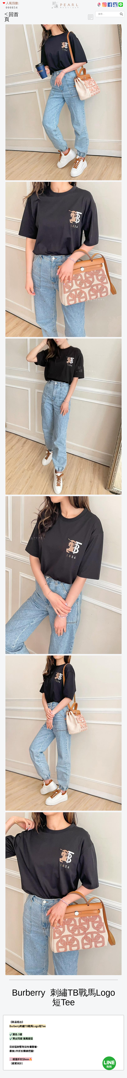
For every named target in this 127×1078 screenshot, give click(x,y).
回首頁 (11, 17)
